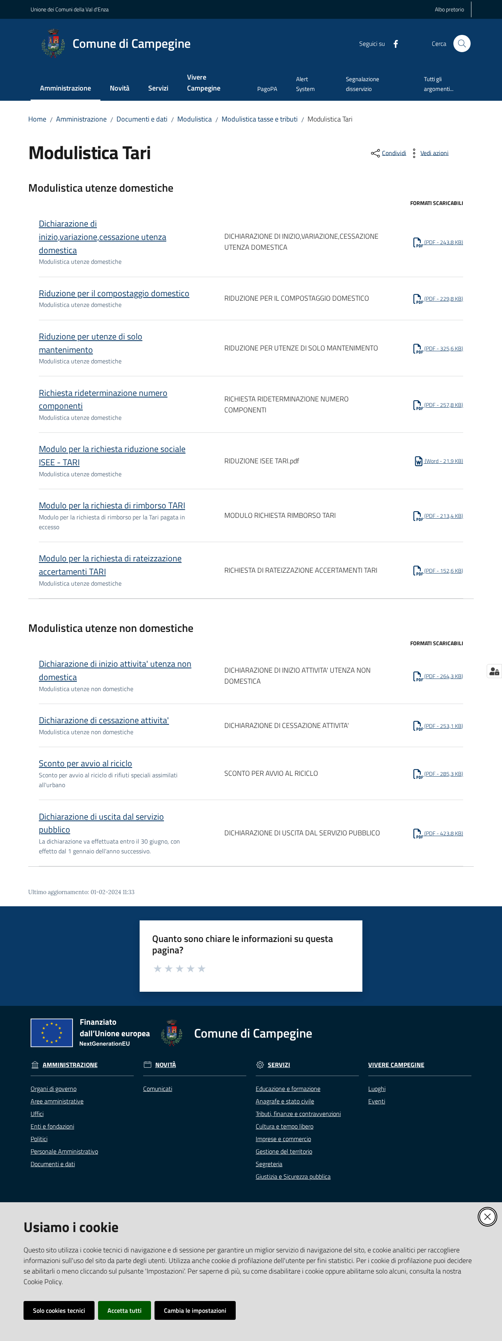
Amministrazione (81, 119)
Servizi (279, 1064)
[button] (462, 43)
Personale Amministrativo (64, 1151)
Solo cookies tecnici (59, 1310)
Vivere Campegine (396, 1064)
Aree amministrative (57, 1101)
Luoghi (377, 1088)
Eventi (376, 1101)
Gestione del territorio (284, 1151)
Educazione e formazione (288, 1088)
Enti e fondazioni (52, 1126)
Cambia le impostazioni (195, 1310)
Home (37, 119)
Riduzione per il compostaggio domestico (114, 293)
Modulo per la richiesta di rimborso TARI (112, 505)
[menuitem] (65, 89)
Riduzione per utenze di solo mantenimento (90, 343)
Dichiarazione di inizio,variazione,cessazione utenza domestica (102, 236)
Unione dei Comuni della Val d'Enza (70, 9)
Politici (39, 1138)
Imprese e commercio (283, 1138)
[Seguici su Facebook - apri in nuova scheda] (392, 43)
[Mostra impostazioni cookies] (494, 671)
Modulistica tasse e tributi (260, 119)
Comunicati (157, 1088)
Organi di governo (53, 1088)
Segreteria (269, 1164)
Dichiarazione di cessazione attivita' (104, 720)
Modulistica (194, 119)
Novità (165, 1064)
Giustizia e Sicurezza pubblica (293, 1176)
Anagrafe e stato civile (285, 1101)
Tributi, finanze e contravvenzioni (298, 1113)
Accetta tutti (124, 1310)
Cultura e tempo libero (284, 1126)
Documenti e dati (141, 119)
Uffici (37, 1113)
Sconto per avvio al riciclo (85, 763)
